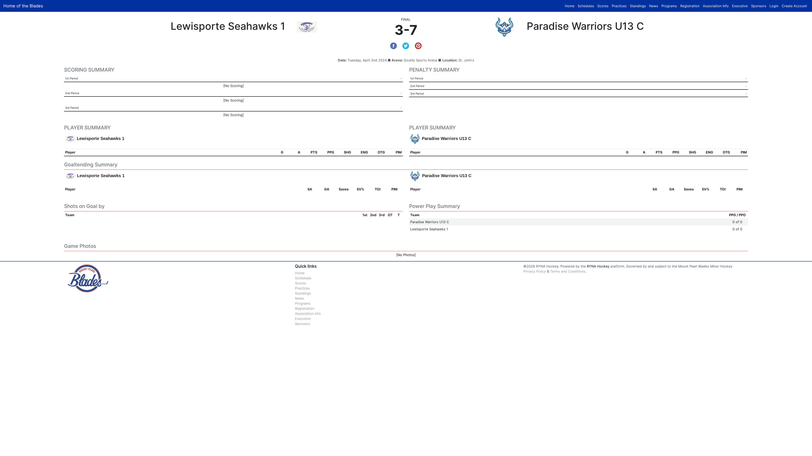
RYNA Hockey (598, 266)
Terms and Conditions (567, 271)
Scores (603, 6)
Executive (740, 6)
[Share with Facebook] (393, 45)
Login (773, 6)
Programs (669, 6)
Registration (690, 6)
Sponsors (758, 6)
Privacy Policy (534, 271)
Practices (620, 6)
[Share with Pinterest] (418, 45)
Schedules (586, 6)
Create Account (794, 6)
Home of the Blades (23, 5)
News (653, 6)
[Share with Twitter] (405, 45)
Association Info (716, 6)
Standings (638, 6)
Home (569, 6)
